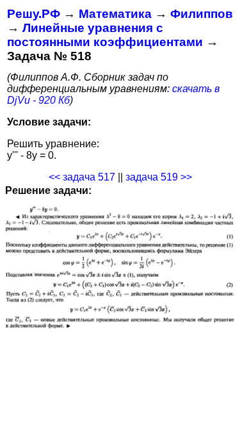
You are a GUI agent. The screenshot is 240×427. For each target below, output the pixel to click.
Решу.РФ (33, 13)
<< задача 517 (82, 177)
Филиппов (201, 13)
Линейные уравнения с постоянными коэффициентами (105, 35)
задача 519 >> (158, 177)
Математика (115, 13)
